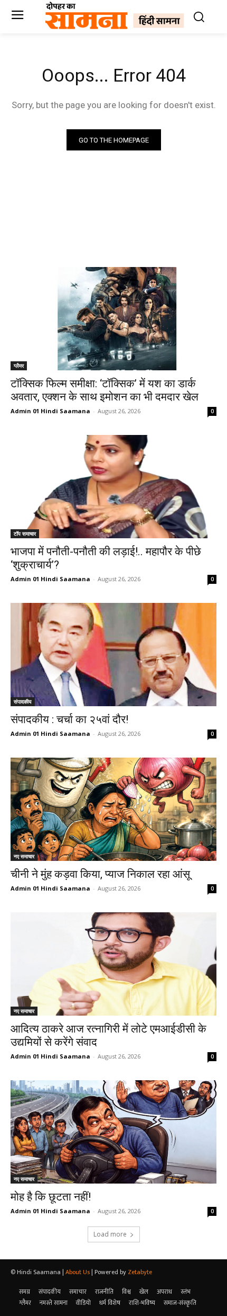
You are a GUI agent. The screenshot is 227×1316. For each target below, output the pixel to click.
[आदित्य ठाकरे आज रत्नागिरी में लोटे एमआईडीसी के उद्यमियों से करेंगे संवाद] (113, 964)
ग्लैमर (19, 365)
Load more (110, 1234)
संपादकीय (23, 701)
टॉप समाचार (25, 533)
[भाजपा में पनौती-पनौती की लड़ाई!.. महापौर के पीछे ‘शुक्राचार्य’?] (113, 486)
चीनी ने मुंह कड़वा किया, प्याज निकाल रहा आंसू (100, 874)
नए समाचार (24, 856)
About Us (77, 1272)
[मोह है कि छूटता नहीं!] (113, 1132)
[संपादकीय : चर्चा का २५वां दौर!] (113, 654)
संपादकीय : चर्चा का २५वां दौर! (69, 719)
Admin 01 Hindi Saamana (50, 411)
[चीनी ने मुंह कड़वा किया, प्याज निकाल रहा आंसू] (113, 809)
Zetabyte (140, 1272)
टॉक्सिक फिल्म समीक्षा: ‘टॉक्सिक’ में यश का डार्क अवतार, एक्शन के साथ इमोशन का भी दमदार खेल (104, 390)
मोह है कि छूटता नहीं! (51, 1196)
